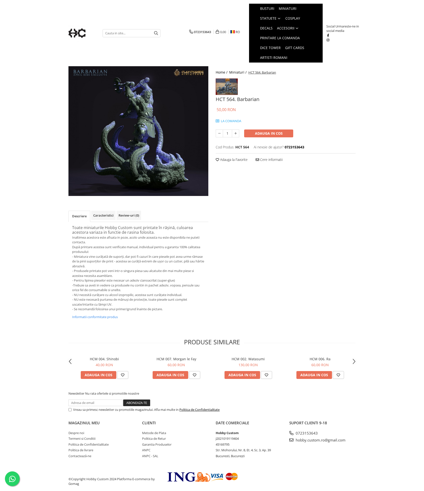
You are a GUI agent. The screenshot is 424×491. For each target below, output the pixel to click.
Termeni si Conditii (81, 438)
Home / (222, 72)
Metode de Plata (154, 433)
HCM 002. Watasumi (248, 359)
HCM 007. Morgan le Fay (176, 359)
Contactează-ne (79, 456)
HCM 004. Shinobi (104, 359)
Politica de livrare (80, 450)
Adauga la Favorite (233, 159)
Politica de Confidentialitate (199, 409)
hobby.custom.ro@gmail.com (320, 440)
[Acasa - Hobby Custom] (81, 33)
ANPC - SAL (150, 456)
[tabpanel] (138, 131)
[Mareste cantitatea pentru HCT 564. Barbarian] (235, 133)
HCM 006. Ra (320, 359)
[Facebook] (328, 35)
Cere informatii (271, 159)
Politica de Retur (154, 438)
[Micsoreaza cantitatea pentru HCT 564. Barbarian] (219, 133)
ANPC (146, 450)
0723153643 (306, 433)
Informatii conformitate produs (95, 317)
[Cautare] (156, 33)
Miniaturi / (238, 72)
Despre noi (76, 433)
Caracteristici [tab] (103, 215)
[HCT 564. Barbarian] (138, 131)
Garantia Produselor (157, 444)
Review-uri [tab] (129, 215)
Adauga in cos (269, 133)
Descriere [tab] (79, 216)
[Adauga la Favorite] (122, 375)
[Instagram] (328, 40)
